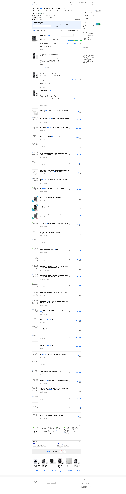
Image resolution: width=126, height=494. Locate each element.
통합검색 (41, 8)
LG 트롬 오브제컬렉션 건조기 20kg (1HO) (48, 145)
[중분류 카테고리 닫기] (56, 15)
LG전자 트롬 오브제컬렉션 (45, 35)
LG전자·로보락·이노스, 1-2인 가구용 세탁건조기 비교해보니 (90, 34)
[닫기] (72, 35)
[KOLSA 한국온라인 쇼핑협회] (33, 491)
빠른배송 (41, 19)
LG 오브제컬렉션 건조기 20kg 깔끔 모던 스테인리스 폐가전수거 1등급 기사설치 (54, 127)
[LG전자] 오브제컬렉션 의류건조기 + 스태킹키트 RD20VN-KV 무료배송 (51, 371)
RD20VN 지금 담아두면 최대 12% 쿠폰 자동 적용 (38, 445)
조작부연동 (48, 58)
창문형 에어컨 (86, 26)
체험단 (90, 2)
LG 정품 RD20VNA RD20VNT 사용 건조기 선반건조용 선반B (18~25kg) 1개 (54, 188)
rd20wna (43, 10)
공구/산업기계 (48, 15)
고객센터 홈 (82, 483)
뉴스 (49, 8)
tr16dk (62, 10)
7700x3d (86, 18)
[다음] (93, 12)
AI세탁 (43, 75)
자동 (40, 76)
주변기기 (55, 15)
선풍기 (85, 22)
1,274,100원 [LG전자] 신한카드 (48, 46)
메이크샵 (93, 0)
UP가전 (40, 59)
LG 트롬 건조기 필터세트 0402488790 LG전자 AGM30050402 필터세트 (54, 223)
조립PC (73, 2)
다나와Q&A (63, 8)
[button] (85, 5)
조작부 (43, 77)
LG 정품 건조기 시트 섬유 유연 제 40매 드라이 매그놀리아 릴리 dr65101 (53, 354)
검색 (78, 19)
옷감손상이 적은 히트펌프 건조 (52, 39)
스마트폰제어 (52, 58)
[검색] (74, 5)
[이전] (92, 12)
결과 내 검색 (72, 30)
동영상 (59, 8)
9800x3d (86, 15)
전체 (34, 30)
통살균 (49, 40)
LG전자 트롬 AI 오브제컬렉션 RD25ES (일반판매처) (60, 466)
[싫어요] (60, 451)
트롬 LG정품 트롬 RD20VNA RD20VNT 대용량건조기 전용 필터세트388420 (54, 110)
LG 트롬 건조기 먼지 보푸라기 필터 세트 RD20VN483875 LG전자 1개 (51, 232)
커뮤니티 (86, 2)
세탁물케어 (55, 54)
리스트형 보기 (75, 30)
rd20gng (39, 10)
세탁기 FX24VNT (44, 64)
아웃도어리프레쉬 (46, 40)
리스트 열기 (80, 10)
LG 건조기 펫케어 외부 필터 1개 (46, 363)
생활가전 (39, 15)
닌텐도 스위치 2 (87, 19)
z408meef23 (70, 10)
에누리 (83, 0)
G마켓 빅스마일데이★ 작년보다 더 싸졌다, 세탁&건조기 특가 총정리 (88, 62)
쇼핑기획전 (82, 2)
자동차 (70, 2)
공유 (93, 8)
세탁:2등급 (41, 74)
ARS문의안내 (89, 489)
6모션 (57, 39)
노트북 (85, 25)
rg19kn (65, 10)
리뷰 (56, 8)
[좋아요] (64, 451)
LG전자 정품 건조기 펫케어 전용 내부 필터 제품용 (49, 397)
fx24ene (58, 10)
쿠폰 (35, 443)
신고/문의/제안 (87, 483)
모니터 (85, 21)
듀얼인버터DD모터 (53, 40)
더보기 (93, 2)
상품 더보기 (78, 422)
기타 (62, 15)
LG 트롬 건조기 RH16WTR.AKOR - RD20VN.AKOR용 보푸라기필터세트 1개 (52, 415)
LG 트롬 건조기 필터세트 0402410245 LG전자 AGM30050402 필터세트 (54, 380)
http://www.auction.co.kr (61, 444)
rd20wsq (54, 10)
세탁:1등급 (58, 54)
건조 (42, 38)
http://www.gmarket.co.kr (38, 444)
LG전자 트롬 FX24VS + (45, 90)
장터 (47, 8)
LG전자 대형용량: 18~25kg (47, 43)
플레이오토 (89, 0)
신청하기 (78, 441)
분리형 (46, 54)
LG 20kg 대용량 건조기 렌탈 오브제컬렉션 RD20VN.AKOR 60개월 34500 (52, 197)
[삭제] (71, 4)
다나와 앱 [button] (34, 2)
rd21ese (47, 10)
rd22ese (74, 10)
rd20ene (51, 10)
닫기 (40, 62)
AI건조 (43, 39)
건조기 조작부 (54, 77)
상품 (44, 8)
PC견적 (76, 2)
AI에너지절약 (46, 39)
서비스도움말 (91, 483)
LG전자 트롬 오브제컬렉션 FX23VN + (47, 72)
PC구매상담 (79, 2)
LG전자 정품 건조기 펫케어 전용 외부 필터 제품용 (49, 249)
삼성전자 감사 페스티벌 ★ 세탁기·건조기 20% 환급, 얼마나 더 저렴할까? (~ (88, 60)
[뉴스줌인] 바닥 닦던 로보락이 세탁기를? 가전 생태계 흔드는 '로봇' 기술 (88, 56)
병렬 (52, 61)
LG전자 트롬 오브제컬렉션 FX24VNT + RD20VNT (48, 52)
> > (45, 270)
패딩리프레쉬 (41, 40)
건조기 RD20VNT (49, 64)
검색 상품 (43, 30)
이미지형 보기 (76, 30)
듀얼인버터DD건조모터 (54, 75)
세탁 (47, 54)
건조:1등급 (55, 38)
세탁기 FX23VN (44, 83)
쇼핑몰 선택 (58, 30)
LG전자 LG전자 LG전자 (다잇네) (46, 319)
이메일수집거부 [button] (84, 489)
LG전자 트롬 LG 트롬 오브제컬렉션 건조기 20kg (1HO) (50, 136)
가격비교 (38, 30)
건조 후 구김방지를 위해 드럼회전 (49, 38)
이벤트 (88, 2)
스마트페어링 (56, 58)
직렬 (44, 61)
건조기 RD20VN (48, 83)
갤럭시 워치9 (86, 14)
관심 (48, 67)
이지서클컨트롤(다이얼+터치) (43, 58)
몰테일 (86, 0)
